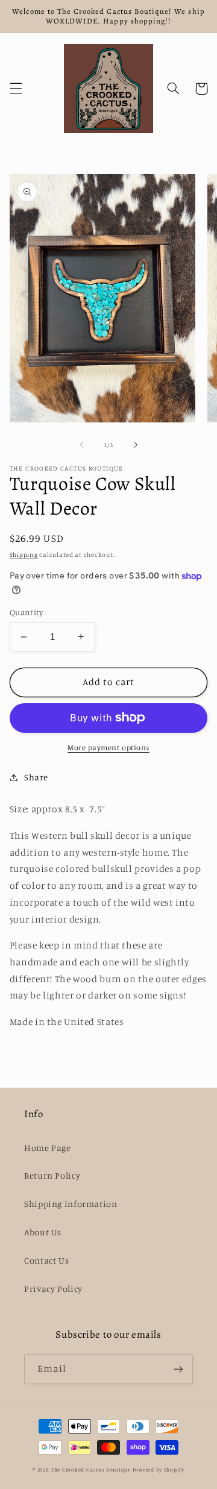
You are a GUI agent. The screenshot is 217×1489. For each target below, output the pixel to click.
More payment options (108, 747)
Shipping (24, 554)
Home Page (47, 1148)
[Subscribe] (178, 1369)
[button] (16, 88)
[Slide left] (81, 444)
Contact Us (46, 1260)
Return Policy (52, 1175)
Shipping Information (71, 1204)
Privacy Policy (53, 1289)
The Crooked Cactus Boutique (91, 1469)
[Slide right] (135, 444)
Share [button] (36, 777)
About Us (42, 1232)
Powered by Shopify (158, 1469)
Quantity (26, 612)
